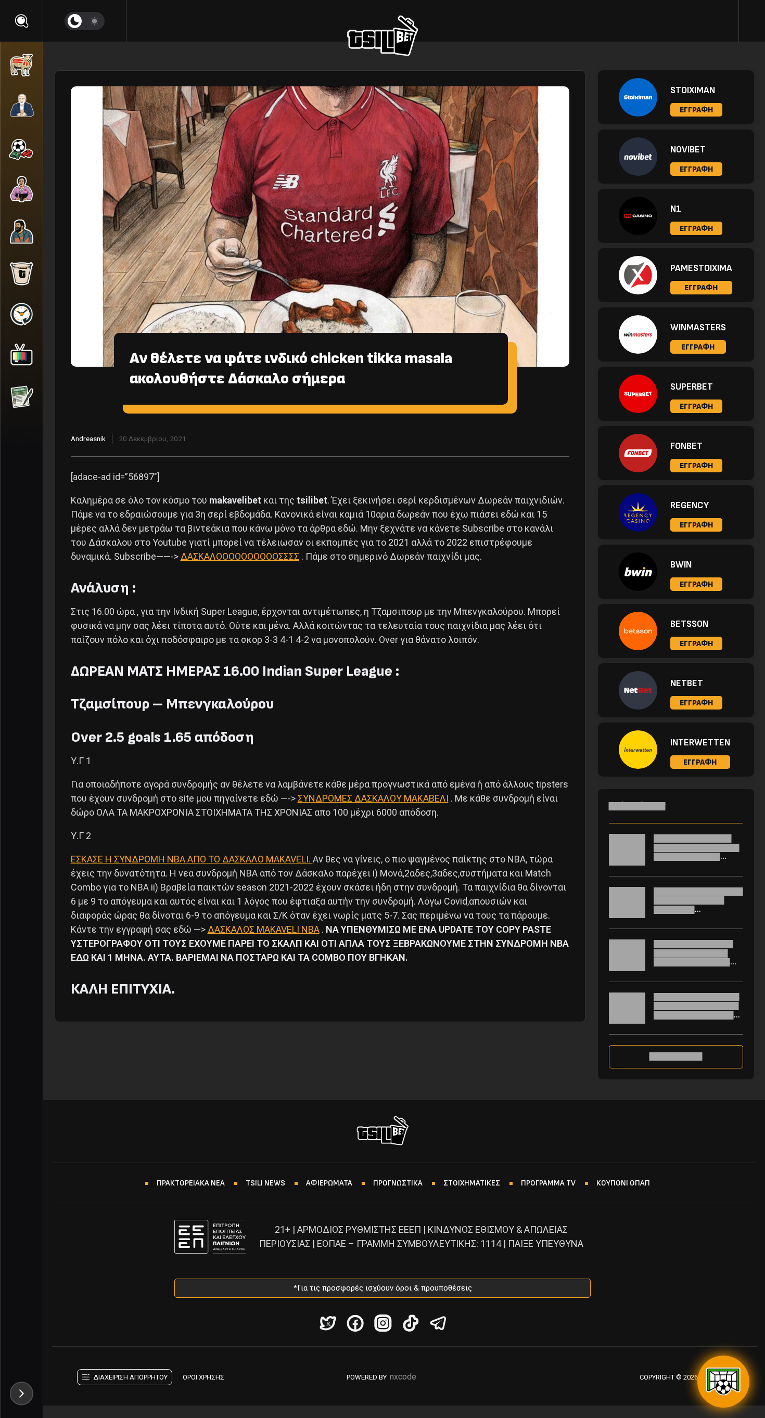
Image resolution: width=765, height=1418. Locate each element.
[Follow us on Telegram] (438, 1323)
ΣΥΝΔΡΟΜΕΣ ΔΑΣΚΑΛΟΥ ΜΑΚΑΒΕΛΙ (373, 798)
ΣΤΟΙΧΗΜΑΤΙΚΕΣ (471, 1183)
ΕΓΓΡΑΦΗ (696, 110)
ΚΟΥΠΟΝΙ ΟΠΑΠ (623, 1183)
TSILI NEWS (265, 1183)
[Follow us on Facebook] (355, 1323)
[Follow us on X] (327, 1323)
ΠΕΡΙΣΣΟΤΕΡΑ (676, 1056)
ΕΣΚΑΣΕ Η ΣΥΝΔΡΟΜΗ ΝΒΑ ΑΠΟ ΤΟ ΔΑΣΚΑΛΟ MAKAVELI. (192, 859)
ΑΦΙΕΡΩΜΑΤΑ (329, 1183)
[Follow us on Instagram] (382, 1323)
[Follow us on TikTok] (410, 1323)
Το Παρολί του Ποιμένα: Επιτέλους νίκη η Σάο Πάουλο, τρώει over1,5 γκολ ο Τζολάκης (693, 957)
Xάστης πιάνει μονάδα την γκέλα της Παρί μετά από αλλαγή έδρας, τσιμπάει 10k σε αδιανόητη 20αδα (697, 856)
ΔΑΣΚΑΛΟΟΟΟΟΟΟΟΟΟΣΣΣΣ (240, 556)
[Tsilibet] (382, 37)
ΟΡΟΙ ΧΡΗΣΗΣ (203, 1377)
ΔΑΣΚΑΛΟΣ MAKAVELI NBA (264, 929)
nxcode (403, 1377)
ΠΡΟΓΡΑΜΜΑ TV (548, 1183)
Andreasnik (88, 438)
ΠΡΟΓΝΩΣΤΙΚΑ (398, 1183)
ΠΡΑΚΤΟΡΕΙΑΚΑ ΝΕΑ (191, 1183)
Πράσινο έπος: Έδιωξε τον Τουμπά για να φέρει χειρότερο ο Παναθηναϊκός (698, 905)
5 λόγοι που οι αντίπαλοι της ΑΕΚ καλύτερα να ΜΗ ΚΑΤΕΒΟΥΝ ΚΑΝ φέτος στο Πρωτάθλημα (698, 1010)
